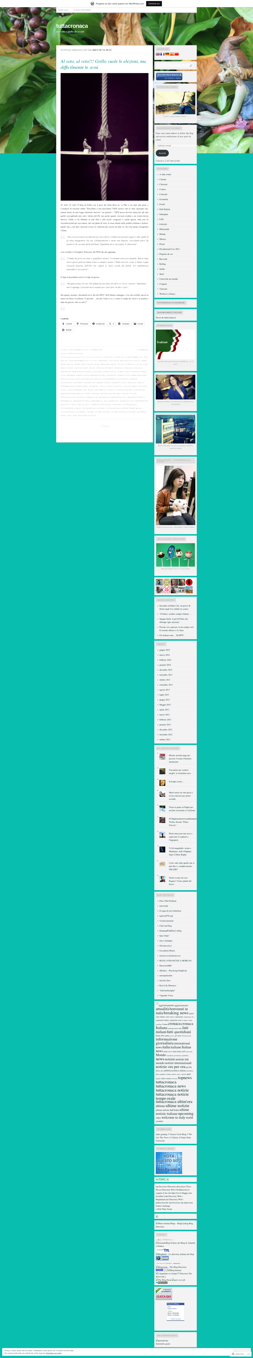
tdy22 (65, 350)
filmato (158, 1035)
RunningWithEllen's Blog (170, 930)
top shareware (187, 1202)
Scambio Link (162, 1196)
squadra (158, 1078)
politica (80, 397)
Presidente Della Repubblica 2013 (90, 401)
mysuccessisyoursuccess (170, 955)
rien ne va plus (68, 405)
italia (103, 386)
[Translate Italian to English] (158, 54)
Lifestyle (163, 224)
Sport (161, 273)
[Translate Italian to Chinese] (177, 54)
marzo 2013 (164, 714)
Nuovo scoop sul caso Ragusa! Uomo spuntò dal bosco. (180, 881)
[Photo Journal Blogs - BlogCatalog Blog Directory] (175, 1226)
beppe (144, 361)
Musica (162, 239)
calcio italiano (160, 1017)
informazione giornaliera (74, 386)
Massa (91, 390)
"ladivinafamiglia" (167, 990)
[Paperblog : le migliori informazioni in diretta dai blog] (163, 1251)
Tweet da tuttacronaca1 (166, 317)
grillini (132, 383)
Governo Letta (119, 383)
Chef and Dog (165, 925)
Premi (162, 244)
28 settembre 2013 (133, 357)
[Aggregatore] (161, 1283)
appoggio (103, 361)
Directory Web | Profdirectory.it (175, 1189)
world (189, 1117)
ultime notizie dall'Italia (167, 1110)
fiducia (98, 379)
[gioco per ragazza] (161, 1270)
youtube (159, 1121)
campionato (179, 1017)
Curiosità (163, 194)
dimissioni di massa (82, 372)
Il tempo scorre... (176, 781)
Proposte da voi (166, 254)
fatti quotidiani (84, 379)
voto (69, 416)
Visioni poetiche (166, 920)
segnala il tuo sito (163, 1193)
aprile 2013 (164, 709)
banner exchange (163, 1205)
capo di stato (81, 368)
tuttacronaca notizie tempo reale (124, 408)
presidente (104, 397)
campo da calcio (133, 364)
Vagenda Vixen (166, 995)
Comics (162, 189)
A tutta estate (165, 174)
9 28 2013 (93, 361)
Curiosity (175, 1315)
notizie (95, 394)
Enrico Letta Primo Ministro (132, 375)
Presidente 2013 (118, 397)
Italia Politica (115, 386)
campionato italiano (162, 1020)
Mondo (162, 234)
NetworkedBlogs (173, 1304)
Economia (163, 199)
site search (160, 1263)
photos (158, 1071)
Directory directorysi (176, 1186)
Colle (92, 368)
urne (63, 416)
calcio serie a (170, 1017)
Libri (161, 219)
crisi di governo (104, 368)
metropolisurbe (165, 975)
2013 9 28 (90, 357)
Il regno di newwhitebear (170, 910)
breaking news (108, 364)
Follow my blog (176, 1319)
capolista (159, 1024)
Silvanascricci (165, 945)
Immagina (163, 214)
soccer (184, 1074)
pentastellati (68, 397)
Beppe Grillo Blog (84, 364)
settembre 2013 (166, 684)
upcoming (141, 412)
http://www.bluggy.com (182, 1193)
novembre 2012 (165, 734)
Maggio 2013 (165, 704)
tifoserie (175, 1078)
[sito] (169, 79)
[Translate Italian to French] (162, 54)
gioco (172, 1036)
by (168, 1263)
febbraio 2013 (165, 719)
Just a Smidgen (165, 940)
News (169, 1313)
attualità (114, 361)
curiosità (171, 1028)
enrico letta (109, 372)
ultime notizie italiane (123, 412)
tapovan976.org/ (166, 915)
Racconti (163, 259)
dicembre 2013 (165, 669)
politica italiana (179, 1070)
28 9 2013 (98, 357)
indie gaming (161, 1134)
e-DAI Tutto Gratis (164, 1209)
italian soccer (168, 1051)
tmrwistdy (163, 905)
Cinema (162, 179)
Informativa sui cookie (53, 1353)
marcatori (189, 1052)
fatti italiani (68, 379)
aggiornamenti (166, 1005)
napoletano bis (124, 390)
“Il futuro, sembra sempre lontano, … (175, 613)
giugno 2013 (164, 699)
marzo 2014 (164, 654)
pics (162, 1070)
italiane (142, 386)
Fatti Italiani (76, 353)
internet (93, 386)
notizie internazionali (178, 1063)
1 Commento (142, 350)
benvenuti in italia (130, 361)
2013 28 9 (81, 357)
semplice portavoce (101, 405)
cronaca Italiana (133, 368)
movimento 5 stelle (105, 390)
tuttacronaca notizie (93, 408)
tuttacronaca (72, 26)
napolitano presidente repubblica (177, 1055)
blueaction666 (165, 965)
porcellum (91, 397)
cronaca (118, 368)
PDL (135, 394)
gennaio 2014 (165, 664)
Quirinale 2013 (127, 401)
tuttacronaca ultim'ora (73, 412)
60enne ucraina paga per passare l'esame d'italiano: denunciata (180, 758)
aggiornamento (181, 1005)
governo (78, 383)
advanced (176, 1263)
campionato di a (188, 1017)
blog (97, 364)
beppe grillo (67, 364)
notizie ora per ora (110, 394)
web (75, 416)
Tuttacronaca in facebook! (171, 303)
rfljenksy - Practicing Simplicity (173, 970)
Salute (162, 269)
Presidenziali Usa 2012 (169, 249)
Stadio (163, 1078)
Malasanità (164, 229)
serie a (179, 1074)
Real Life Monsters (167, 985)
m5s (85, 390)
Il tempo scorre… (64, 10)
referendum (141, 401)
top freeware (161, 1186)
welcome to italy (87, 416)
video (158, 1117)
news (87, 394)
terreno (169, 1078)
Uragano (163, 283)
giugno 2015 (164, 649)
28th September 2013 (79, 361)
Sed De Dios (165, 980)
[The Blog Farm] (163, 1279)
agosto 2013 (164, 689)
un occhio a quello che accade (70, 31)
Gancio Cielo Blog (178, 1134)
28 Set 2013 (119, 357)
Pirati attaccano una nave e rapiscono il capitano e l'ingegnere (180, 836)
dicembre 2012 (165, 729)
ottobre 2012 (164, 739)
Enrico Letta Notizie (128, 372)
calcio (120, 364)
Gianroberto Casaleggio (115, 379)
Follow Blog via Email (169, 128)
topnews (116, 405)
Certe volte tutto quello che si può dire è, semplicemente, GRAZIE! (181, 866)
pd (131, 394)
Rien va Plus (83, 405)
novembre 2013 (165, 674)
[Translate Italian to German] (167, 54)
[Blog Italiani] (174, 1270)
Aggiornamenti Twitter (169, 312)
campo (185, 1020)
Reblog (162, 264)
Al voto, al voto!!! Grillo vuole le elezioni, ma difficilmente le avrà (103, 64)
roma (168, 1074)
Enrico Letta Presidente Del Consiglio (96, 375)
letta (63, 390)
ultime (90, 412)
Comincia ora (154, 3)
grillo (140, 383)
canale (190, 1020)
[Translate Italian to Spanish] (172, 54)
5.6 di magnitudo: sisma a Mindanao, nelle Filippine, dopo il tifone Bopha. (180, 851)
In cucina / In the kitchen (82, 10)
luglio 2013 (164, 694)
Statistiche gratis (163, 1343)
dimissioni (66, 372)
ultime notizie (102, 412)
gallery (167, 1035)
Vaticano (163, 288)
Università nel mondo (168, 278)
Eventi (162, 204)
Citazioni (163, 184)
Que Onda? (164, 935)
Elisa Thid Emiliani (167, 900)
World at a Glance (167, 293)
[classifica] (169, 1173)
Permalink (97, 350)
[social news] (178, 1279)
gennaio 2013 (165, 724)
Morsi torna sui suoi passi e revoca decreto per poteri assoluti (181, 795)
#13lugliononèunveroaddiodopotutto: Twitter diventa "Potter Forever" (184, 822)
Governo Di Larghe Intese (97, 383)
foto (162, 1035)
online (125, 394)
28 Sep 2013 (108, 357)
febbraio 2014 (165, 659)
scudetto (173, 1074)
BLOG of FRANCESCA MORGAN (175, 960)
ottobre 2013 (164, 679)
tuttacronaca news (71, 408)
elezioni (97, 372)
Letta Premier (75, 390)
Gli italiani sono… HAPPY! (171, 635)
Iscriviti (162, 153)
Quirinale (113, 401)
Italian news (130, 386)
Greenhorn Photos (167, 950)
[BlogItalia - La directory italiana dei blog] (175, 1254)
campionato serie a (176, 1020)
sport (189, 1073)
